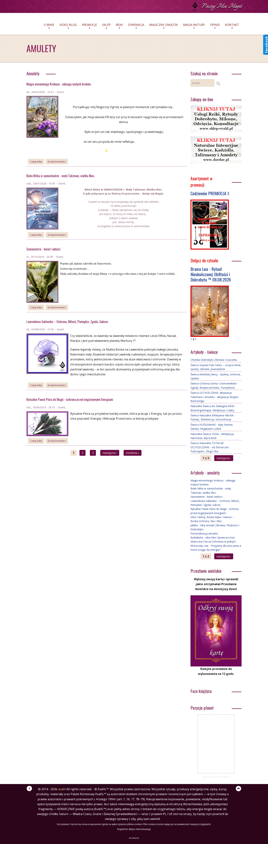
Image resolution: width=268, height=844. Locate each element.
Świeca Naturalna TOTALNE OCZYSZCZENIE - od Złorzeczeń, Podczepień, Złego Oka (210, 447)
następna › (109, 453)
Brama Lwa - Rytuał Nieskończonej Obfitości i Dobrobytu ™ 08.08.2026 (211, 274)
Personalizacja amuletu (204, 533)
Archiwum (134, 838)
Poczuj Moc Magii (221, 6)
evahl (62, 789)
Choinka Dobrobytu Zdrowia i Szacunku (214, 359)
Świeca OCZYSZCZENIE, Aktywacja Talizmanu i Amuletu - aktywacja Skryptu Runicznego (214, 397)
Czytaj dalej (37, 161)
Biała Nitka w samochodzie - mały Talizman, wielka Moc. (60, 175)
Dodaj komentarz (57, 161)
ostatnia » (132, 453)
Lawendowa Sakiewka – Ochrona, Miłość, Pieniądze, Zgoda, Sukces (67, 321)
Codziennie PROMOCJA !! (210, 193)
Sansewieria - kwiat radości (43, 249)
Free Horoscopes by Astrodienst (216, 777)
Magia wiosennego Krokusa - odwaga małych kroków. (59, 84)
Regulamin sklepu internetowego (134, 829)
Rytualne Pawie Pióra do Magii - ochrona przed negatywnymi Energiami (69, 399)
